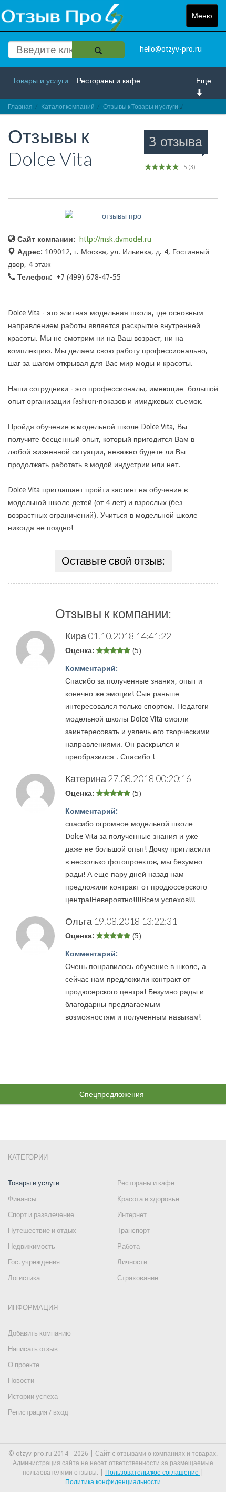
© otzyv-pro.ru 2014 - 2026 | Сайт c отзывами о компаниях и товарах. (113, 1453)
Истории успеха (33, 1396)
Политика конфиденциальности (113, 1482)
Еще (203, 80)
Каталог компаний (68, 107)
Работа (128, 1246)
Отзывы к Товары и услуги (140, 107)
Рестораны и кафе (108, 80)
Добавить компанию (39, 1333)
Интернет (132, 1215)
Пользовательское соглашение (152, 1472)
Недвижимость (31, 1246)
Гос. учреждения (34, 1262)
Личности (132, 1262)
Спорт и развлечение (41, 1215)
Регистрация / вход (38, 1412)
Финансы (22, 1199)
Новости (21, 1381)
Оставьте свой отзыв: (113, 561)
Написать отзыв (33, 1349)
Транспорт (133, 1230)
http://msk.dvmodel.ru (115, 239)
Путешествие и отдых (42, 1230)
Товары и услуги (40, 80)
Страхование (137, 1278)
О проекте (23, 1365)
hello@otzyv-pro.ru (171, 49)
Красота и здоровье (148, 1199)
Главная (20, 107)
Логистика (24, 1278)
